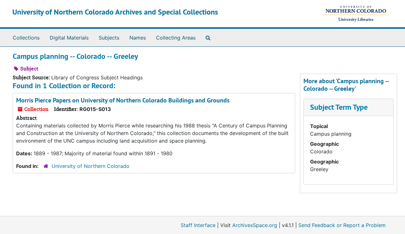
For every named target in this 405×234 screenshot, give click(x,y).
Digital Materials (69, 37)
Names (137, 37)
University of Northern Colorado (90, 166)
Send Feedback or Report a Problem (342, 225)
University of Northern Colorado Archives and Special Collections (115, 12)
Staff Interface (198, 225)
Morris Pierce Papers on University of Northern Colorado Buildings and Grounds (122, 100)
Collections (26, 37)
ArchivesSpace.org (254, 225)
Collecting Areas (176, 37)
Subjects (109, 37)
